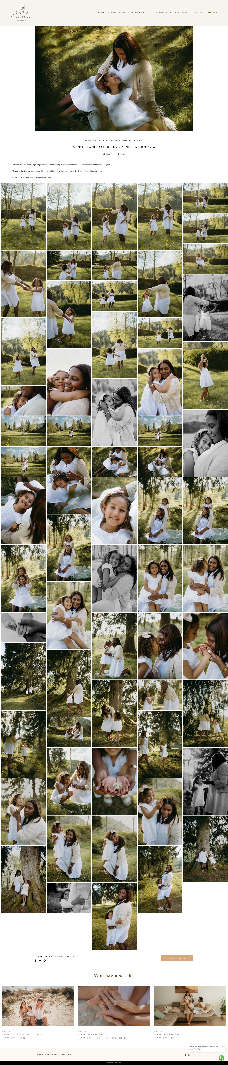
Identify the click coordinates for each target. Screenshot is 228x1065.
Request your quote (177, 958)
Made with (114, 1063)
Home (101, 13)
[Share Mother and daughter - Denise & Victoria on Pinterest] (45, 960)
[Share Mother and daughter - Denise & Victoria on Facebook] (35, 960)
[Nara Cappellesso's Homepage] (21, 13)
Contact (212, 13)
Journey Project (140, 13)
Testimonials (163, 13)
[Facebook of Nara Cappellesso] (185, 1055)
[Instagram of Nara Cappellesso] (189, 1055)
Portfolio (181, 13)
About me (197, 13)
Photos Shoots (117, 13)
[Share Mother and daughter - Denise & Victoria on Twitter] (40, 960)
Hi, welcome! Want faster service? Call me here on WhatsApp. (203, 1048)
